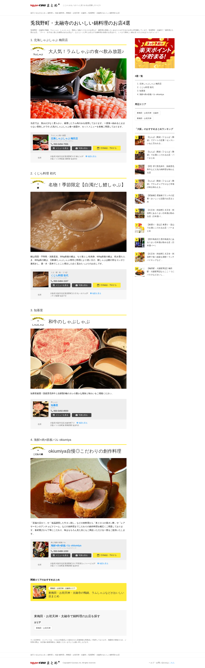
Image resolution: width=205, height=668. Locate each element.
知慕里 (142, 91)
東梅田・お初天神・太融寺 (147, 113)
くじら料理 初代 (146, 87)
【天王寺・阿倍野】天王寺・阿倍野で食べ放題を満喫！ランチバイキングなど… (160, 257)
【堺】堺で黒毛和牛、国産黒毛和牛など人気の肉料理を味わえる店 (160, 169)
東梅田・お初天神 (43, 628)
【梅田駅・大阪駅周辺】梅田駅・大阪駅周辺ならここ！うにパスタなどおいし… (160, 271)
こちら (172, 663)
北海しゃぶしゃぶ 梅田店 (150, 84)
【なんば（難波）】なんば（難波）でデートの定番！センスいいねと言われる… (160, 140)
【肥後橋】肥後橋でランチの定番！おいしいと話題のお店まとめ (160, 198)
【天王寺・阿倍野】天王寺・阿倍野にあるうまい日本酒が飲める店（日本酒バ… (160, 213)
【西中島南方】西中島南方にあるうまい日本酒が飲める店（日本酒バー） (160, 242)
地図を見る (91, 156)
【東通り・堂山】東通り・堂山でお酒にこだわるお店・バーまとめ (160, 227)
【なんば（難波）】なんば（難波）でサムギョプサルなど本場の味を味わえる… (160, 184)
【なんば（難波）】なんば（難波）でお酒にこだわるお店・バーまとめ (160, 155)
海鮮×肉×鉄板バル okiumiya (151, 94)
